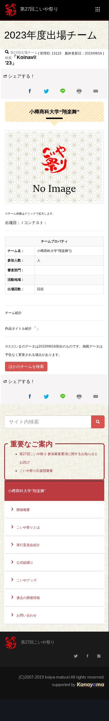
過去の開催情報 (28, 598)
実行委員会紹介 (28, 545)
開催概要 (23, 510)
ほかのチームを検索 (26, 366)
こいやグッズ (26, 580)
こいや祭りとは (28, 527)
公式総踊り (24, 563)
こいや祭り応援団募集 (36, 471)
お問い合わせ (26, 615)
